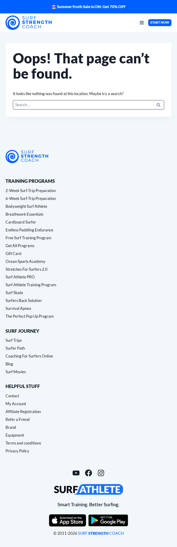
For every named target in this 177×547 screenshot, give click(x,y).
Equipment (15, 435)
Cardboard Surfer (21, 222)
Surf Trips (14, 340)
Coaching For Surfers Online (29, 356)
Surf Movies (16, 371)
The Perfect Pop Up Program (30, 316)
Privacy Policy (17, 450)
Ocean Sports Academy (25, 261)
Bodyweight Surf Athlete (26, 206)
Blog (9, 363)
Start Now (159, 22)
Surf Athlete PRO (20, 276)
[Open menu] (141, 22)
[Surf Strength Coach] (27, 156)
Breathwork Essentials (24, 214)
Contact (12, 395)
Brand (11, 427)
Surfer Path (15, 348)
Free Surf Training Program (28, 237)
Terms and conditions (23, 443)
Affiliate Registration (23, 411)
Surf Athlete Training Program (31, 284)
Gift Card (13, 253)
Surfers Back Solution (23, 300)
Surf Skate (14, 292)
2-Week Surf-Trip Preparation (31, 190)
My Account (16, 403)
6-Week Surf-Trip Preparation (31, 198)
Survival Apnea (18, 308)
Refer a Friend (18, 419)
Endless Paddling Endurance (29, 229)
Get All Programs (20, 245)
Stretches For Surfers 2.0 (26, 269)
